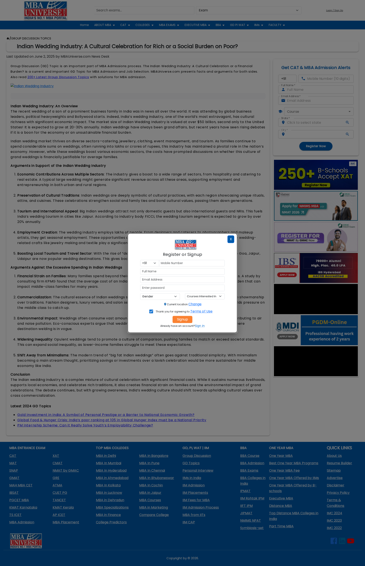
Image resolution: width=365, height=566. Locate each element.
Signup (182, 319)
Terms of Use (201, 311)
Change (195, 304)
